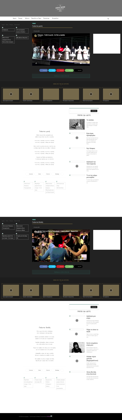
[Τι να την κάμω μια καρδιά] (77, 179)
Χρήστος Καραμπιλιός (47, 100)
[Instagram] (94, 18)
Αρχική (3, 24)
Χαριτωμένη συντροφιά (8, 100)
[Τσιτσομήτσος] (111, 94)
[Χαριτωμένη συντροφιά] (11, 94)
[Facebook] (92, 18)
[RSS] (99, 18)
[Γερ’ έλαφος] (77, 152)
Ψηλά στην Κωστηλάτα (87, 100)
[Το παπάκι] (77, 124)
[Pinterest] (97, 18)
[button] (108, 19)
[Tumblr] (102, 18)
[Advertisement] (106, 44)
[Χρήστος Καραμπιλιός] (51, 94)
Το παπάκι (90, 120)
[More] (62, 174)
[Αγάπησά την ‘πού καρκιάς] (77, 166)
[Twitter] (105, 18)
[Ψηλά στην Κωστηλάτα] (91, 94)
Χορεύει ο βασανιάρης (27, 100)
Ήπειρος (11, 24)
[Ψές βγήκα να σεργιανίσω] (71, 94)
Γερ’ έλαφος (90, 148)
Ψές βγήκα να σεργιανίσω (68, 100)
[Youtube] (102, 417)
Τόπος (7, 24)
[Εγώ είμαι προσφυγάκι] (77, 137)
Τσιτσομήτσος (106, 100)
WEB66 (48, 416)
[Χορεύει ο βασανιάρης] (31, 94)
